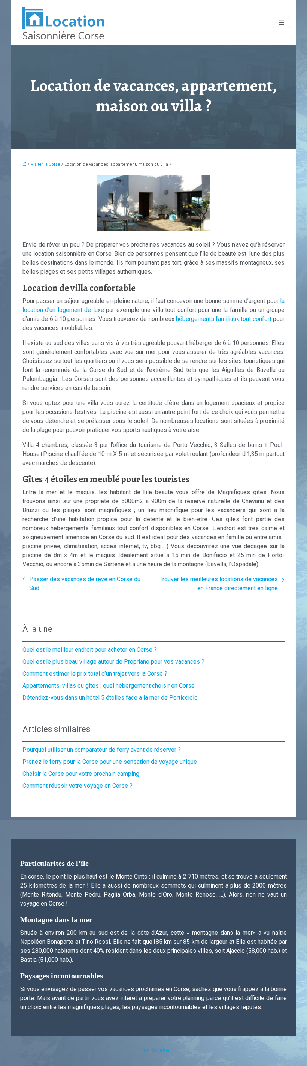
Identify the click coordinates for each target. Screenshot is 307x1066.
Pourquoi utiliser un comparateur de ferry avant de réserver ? (101, 749)
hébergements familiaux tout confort (223, 318)
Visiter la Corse (45, 164)
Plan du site (153, 1050)
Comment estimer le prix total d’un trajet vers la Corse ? (94, 673)
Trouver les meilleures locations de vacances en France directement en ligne (218, 584)
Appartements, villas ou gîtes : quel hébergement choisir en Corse (108, 685)
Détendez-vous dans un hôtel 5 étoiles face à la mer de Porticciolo (110, 697)
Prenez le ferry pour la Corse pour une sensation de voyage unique (109, 761)
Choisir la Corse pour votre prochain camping (80, 773)
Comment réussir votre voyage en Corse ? (77, 785)
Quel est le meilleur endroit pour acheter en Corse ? (89, 649)
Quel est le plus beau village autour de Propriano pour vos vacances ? (113, 661)
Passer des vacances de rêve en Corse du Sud (84, 584)
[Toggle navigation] (281, 22)
